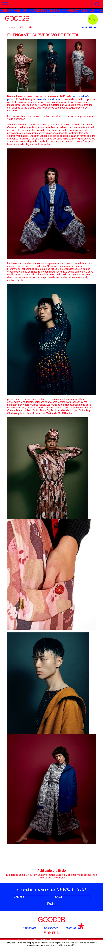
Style (62, 871)
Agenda (93, 19)
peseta (87, 874)
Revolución (59, 877)
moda (80, 874)
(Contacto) (73, 927)
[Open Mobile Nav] (5, 4)
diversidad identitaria (48, 99)
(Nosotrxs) (51, 927)
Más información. (67, 945)
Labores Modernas (66, 874)
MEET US (36, 10)
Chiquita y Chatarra (36, 874)
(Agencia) (29, 927)
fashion (51, 874)
